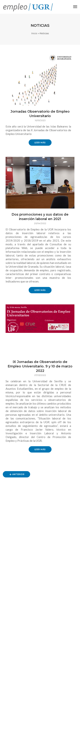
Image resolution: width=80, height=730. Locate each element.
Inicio (34, 33)
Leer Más (40, 142)
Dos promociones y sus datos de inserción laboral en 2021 (40, 216)
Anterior (18, 474)
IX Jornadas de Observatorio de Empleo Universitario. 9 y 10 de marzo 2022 (40, 366)
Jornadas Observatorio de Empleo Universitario (40, 113)
